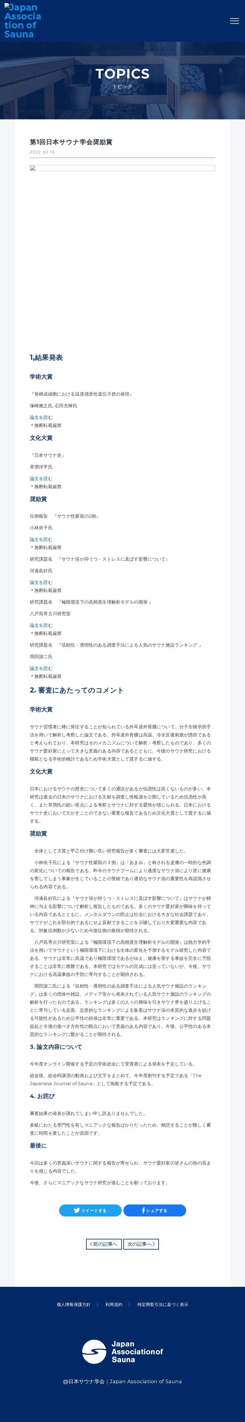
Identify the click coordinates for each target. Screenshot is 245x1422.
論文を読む (41, 417)
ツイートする (94, 1210)
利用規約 (113, 1304)
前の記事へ (105, 1244)
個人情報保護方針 (74, 1304)
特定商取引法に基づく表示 (163, 1304)
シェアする (156, 1210)
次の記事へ (140, 1244)
